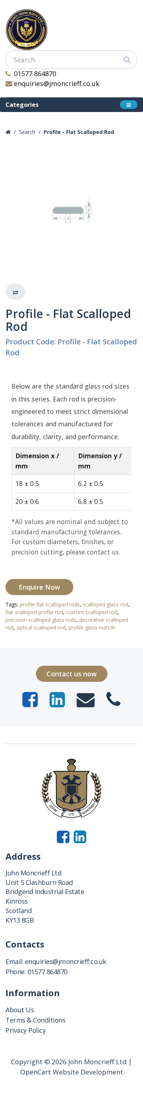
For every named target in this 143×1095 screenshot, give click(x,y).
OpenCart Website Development (71, 1072)
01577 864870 (35, 73)
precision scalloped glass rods (41, 619)
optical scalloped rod (41, 627)
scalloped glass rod (105, 604)
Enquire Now (39, 587)
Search (27, 131)
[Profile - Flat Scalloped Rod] (72, 210)
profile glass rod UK (92, 627)
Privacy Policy (25, 1030)
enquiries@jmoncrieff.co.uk (56, 83)
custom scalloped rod (91, 612)
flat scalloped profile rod (34, 612)
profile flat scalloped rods (50, 604)
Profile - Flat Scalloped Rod (79, 131)
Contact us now (72, 673)
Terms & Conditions (35, 1020)
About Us (20, 1009)
